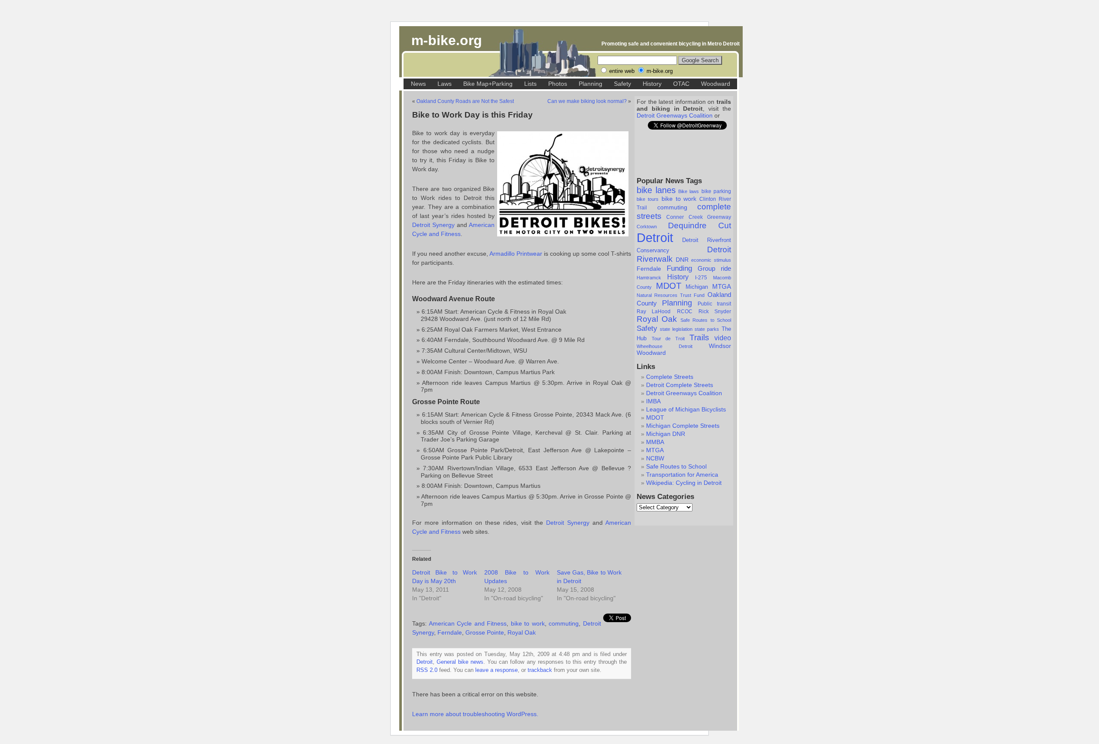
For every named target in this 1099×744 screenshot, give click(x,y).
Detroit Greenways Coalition (675, 115)
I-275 (701, 278)
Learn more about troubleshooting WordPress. (475, 714)
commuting (672, 207)
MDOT (668, 285)
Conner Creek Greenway (698, 217)
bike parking (716, 191)
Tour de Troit (668, 338)
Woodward (715, 83)
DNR (682, 260)
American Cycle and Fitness (468, 623)
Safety (622, 83)
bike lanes (656, 190)
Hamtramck (649, 277)
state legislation (676, 329)
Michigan (697, 287)
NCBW (655, 458)
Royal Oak (657, 319)
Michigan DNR (665, 433)
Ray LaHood (654, 311)
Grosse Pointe (484, 632)
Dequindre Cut (699, 225)
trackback (540, 670)
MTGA (721, 286)
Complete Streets (669, 376)
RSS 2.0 (426, 670)
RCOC (684, 311)
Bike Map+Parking (488, 83)
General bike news (460, 662)
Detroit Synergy (433, 224)
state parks (707, 329)
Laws (444, 83)
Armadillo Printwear (515, 253)
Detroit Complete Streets (679, 384)
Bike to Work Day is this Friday (472, 114)
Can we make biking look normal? (587, 101)
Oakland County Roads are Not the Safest (465, 101)
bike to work (679, 198)
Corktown (647, 226)
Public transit (714, 304)
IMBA (653, 401)
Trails (699, 337)
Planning (590, 83)
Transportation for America (682, 474)
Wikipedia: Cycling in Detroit (684, 482)
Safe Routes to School (705, 320)
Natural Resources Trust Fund (670, 295)
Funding (679, 268)
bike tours (648, 199)
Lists (530, 83)
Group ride (714, 268)
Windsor (720, 345)
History (652, 83)
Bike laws (688, 191)
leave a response (496, 670)
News (418, 83)
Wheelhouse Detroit (664, 346)
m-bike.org (446, 40)
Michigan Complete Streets (683, 425)
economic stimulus (711, 260)
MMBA (655, 442)
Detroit (655, 237)
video (722, 338)
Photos (557, 83)
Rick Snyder (714, 311)
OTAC (681, 83)
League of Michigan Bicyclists (686, 409)
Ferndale (649, 268)
